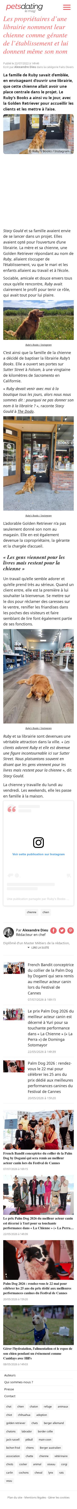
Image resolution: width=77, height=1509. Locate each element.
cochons (24, 1472)
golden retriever (15, 1423)
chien (46, 912)
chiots (9, 1464)
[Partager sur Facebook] (53, 932)
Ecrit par (19, 67)
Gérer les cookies (59, 1497)
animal (37, 1464)
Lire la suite (40, 947)
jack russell (12, 1439)
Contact (9, 1396)
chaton (34, 1406)
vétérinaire (61, 1456)
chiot (9, 1415)
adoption (41, 1415)
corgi (64, 1464)
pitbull (29, 1439)
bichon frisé (13, 1448)
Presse (9, 1389)
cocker (23, 1464)
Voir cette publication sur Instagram (38, 854)
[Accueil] (24, 7)
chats (34, 1423)
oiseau (51, 1464)
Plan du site (14, 1497)
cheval (38, 1472)
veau (9, 1481)
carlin (9, 1472)
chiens (30, 1448)
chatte (29, 1456)
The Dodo (26, 411)
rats (61, 1472)
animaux (63, 1406)
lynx (50, 1472)
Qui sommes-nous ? (18, 1382)
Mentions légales (35, 1497)
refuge (48, 1406)
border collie (45, 1431)
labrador (27, 1431)
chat (8, 1406)
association (13, 1456)
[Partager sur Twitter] (62, 932)
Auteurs (10, 1375)
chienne (31, 912)
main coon (45, 1439)
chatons (11, 1431)
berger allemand (54, 1423)
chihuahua (24, 1415)
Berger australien (50, 1448)
